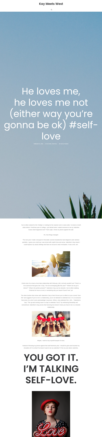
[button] (51, 10)
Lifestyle (54, 143)
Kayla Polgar (64, 143)
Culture (49, 143)
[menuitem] (51, 10)
